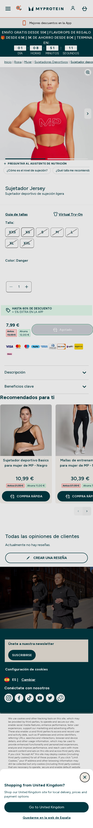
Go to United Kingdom (46, 807)
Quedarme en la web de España (47, 817)
